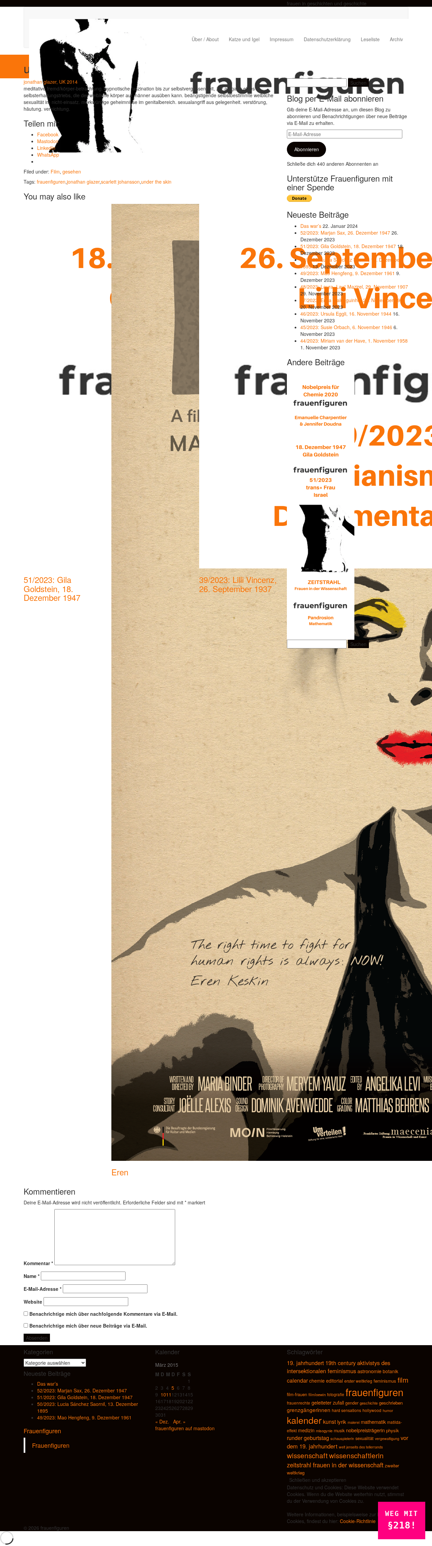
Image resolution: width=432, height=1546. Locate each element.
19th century (340, 1363)
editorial (334, 1380)
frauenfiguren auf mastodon (185, 1428)
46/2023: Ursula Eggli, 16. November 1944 (346, 313)
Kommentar (38, 1263)
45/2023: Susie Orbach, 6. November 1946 (346, 327)
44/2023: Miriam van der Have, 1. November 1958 (354, 340)
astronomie (369, 1371)
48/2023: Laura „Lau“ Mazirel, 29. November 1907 (354, 286)
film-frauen (297, 1394)
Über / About (205, 39)
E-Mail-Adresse (42, 1288)
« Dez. (162, 1421)
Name (31, 1276)
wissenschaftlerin (356, 1455)
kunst (329, 1421)
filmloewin (317, 1394)
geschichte (369, 1403)
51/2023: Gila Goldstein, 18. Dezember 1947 (52, 588)
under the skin (156, 181)
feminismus (385, 1381)
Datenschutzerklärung (327, 39)
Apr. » (179, 1421)
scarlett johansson (120, 181)
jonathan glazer (83, 181)
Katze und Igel (244, 39)
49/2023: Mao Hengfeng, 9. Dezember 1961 (347, 273)
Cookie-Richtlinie (358, 1521)
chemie (317, 1380)
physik (392, 1430)
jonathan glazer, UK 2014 (51, 81)
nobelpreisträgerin (365, 1430)
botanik (390, 1371)
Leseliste (370, 39)
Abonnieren (306, 149)
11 (168, 1394)
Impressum (282, 39)
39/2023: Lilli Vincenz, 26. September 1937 (238, 584)
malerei (353, 1422)
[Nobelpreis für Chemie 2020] (320, 402)
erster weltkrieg (358, 1381)
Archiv (396, 39)
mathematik (373, 1421)
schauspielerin (342, 1438)
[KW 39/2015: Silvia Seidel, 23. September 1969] (320, 537)
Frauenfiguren (42, 1430)
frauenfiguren (51, 181)
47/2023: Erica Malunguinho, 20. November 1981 (353, 300)
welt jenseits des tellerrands (361, 1446)
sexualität (364, 1438)
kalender (304, 1420)
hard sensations (346, 1410)
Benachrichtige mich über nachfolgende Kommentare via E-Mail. (103, 1313)
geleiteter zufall (328, 1402)
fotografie (335, 1394)
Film (55, 171)
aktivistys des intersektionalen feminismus (338, 1367)
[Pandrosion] (320, 605)
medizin (306, 1430)
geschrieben (391, 1403)
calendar (297, 1380)
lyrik (341, 1421)
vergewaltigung (387, 1438)
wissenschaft (307, 1455)
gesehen (71, 171)
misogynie (324, 1430)
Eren (119, 1172)
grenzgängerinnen (308, 1409)
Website (33, 1301)
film (403, 1380)
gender (351, 1403)
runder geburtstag (308, 1438)
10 (163, 1394)
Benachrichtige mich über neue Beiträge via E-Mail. (88, 1325)
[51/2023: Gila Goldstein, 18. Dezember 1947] (320, 470)
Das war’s (310, 225)
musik (339, 1431)
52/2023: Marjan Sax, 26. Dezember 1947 (345, 232)
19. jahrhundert (305, 1363)
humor (388, 1410)
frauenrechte (298, 1403)
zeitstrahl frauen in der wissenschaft (335, 1464)
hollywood (371, 1410)
